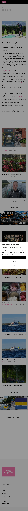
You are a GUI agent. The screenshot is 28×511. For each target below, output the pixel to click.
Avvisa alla (14, 265)
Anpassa (14, 261)
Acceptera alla (14, 257)
